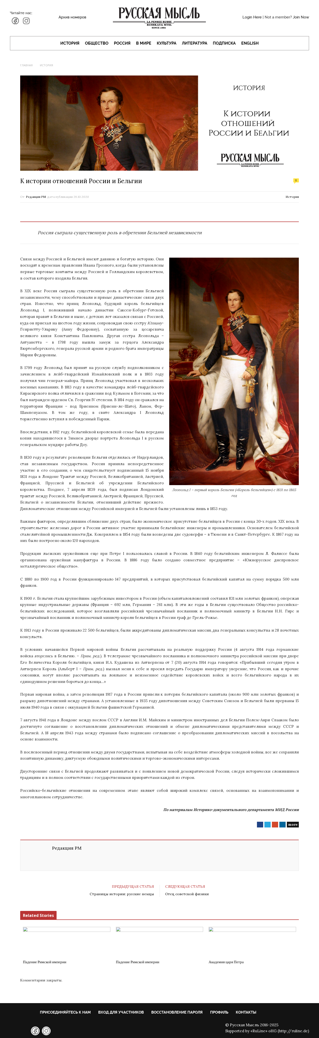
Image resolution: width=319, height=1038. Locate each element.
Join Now (301, 17)
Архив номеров (72, 17)
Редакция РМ (36, 197)
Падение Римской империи (44, 962)
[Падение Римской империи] (66, 942)
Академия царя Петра (226, 962)
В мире (143, 43)
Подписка (224, 43)
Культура (166, 43)
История (70, 43)
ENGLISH (250, 43)
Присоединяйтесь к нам (65, 1012)
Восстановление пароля (177, 1012)
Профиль (219, 1012)
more (293, 824)
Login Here (252, 17)
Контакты (246, 1012)
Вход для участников (121, 1012)
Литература (194, 43)
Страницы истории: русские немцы (122, 894)
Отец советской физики (187, 894)
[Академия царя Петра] (252, 942)
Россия (122, 43)
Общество (96, 43)
